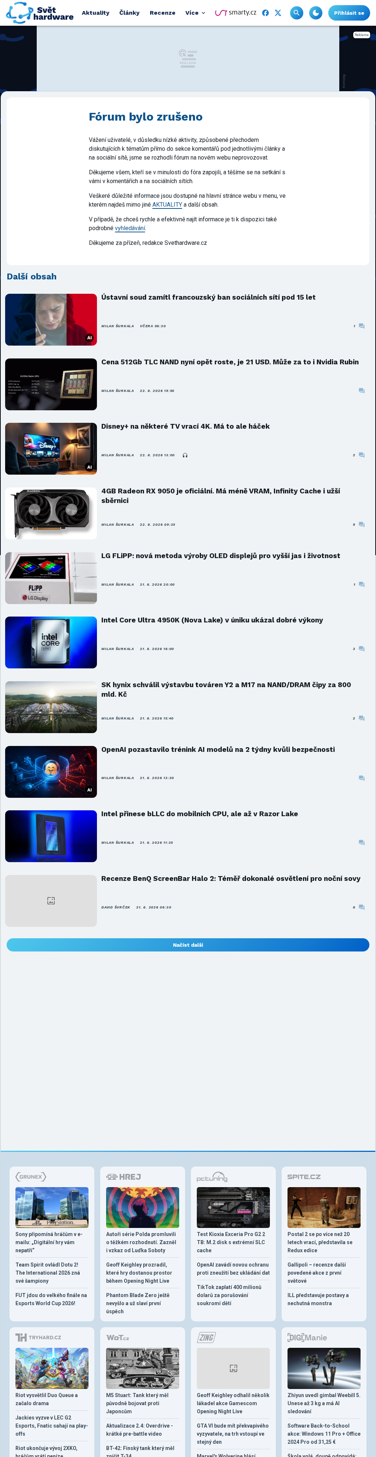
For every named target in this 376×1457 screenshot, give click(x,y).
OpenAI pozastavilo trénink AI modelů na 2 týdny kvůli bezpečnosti (218, 749)
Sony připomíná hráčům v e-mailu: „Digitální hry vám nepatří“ (49, 1242)
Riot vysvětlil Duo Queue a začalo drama (46, 1399)
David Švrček (115, 907)
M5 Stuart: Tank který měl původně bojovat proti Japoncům (137, 1403)
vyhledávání (130, 228)
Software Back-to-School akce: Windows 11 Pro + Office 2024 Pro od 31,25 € (324, 1434)
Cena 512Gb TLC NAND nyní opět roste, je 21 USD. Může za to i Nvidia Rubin (230, 362)
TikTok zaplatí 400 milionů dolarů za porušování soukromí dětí (229, 1295)
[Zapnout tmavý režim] (315, 12)
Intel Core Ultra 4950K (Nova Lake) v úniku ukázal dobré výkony (212, 620)
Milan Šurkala (117, 326)
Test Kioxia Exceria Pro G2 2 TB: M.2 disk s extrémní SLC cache (231, 1242)
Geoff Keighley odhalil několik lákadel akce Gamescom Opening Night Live (233, 1403)
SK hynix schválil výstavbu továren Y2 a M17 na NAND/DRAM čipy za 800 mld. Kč (226, 690)
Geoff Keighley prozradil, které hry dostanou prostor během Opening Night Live (139, 1273)
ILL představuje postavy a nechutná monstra (318, 1299)
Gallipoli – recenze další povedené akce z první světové (317, 1273)
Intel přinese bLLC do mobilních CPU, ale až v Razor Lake (199, 814)
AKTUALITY (167, 204)
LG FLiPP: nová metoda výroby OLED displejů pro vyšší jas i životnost (220, 555)
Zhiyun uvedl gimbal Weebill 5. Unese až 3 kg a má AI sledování (324, 1403)
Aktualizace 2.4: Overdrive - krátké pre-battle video (139, 1430)
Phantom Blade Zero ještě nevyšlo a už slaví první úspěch (138, 1303)
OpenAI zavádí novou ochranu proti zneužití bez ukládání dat (233, 1269)
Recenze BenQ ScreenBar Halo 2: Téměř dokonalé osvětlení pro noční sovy (231, 878)
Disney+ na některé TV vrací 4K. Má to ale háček (185, 426)
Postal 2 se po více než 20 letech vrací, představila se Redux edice (320, 1242)
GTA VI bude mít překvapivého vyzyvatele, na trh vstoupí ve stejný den (233, 1434)
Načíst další (188, 945)
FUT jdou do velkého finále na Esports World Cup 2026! (51, 1299)
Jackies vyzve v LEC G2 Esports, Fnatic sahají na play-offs (51, 1426)
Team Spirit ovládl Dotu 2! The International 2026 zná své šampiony (47, 1273)
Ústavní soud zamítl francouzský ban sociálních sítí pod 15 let (208, 297)
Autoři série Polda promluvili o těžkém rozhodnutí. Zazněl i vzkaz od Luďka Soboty (141, 1242)
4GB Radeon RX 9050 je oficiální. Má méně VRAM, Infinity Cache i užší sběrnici (220, 496)
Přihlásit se (349, 13)
